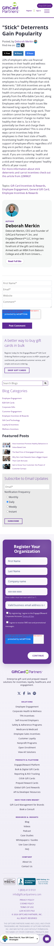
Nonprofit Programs (27, 743)
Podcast (27, 831)
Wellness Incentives (10, 429)
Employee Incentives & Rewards (20, 193)
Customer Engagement (12, 411)
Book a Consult (27, 809)
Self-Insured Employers (27, 720)
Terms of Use (28, 616)
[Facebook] (24, 693)
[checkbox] (27, 504)
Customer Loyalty (27, 738)
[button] (19, 938)
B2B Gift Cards (8, 402)
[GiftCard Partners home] (27, 671)
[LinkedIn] (29, 693)
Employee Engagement (15, 189)
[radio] (27, 497)
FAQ (27, 849)
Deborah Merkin (24, 41)
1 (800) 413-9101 (27, 890)
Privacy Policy (27, 900)
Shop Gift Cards (44, 5)
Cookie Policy (27, 903)
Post (8, 53)
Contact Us (27, 866)
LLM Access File (27, 911)
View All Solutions (27, 752)
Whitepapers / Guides (27, 840)
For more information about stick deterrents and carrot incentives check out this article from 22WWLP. (26, 172)
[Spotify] (34, 693)
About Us (27, 861)
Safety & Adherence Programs (27, 725)
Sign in (38, 11)
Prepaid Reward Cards (27, 783)
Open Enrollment (27, 747)
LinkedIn (18, 45)
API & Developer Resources (27, 792)
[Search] (45, 383)
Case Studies (27, 835)
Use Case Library (27, 844)
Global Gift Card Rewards (27, 787)
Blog (27, 822)
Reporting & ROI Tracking (27, 774)
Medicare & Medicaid (27, 729)
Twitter (22, 45)
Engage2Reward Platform (27, 764)
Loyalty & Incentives (10, 424)
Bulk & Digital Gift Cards (27, 769)
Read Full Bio (14, 261)
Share (19, 53)
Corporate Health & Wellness (27, 711)
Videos (27, 826)
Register (29, 11)
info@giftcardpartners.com (27, 894)
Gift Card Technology (11, 420)
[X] (19, 693)
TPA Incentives (27, 715)
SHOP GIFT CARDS (17, 370)
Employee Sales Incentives (27, 734)
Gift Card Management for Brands (27, 804)
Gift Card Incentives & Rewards (27, 185)
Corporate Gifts (8, 407)
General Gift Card (39, 189)
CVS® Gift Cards (27, 778)
